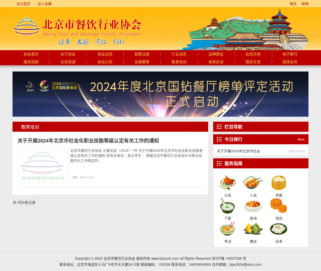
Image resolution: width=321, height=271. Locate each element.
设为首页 (22, 3)
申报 (278, 182)
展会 (253, 228)
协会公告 (105, 62)
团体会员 (289, 62)
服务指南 (31, 62)
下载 (227, 205)
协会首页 (31, 54)
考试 (227, 228)
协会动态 (105, 54)
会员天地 (253, 54)
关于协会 (67, 54)
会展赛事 (141, 62)
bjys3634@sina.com (245, 264)
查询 (253, 205)
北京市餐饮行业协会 (77, 26)
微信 (293, 3)
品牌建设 (215, 54)
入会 (253, 182)
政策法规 (141, 54)
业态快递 (67, 62)
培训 (278, 205)
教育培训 (179, 62)
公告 (227, 182)
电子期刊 (289, 54)
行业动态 (179, 54)
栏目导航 (233, 126)
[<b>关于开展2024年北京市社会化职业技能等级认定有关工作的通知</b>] (43, 165)
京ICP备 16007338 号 (229, 258)
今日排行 (233, 139)
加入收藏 (44, 3)
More (301, 139)
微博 (304, 3)
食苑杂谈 (215, 62)
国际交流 (253, 62)
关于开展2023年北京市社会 (238, 150)
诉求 (278, 228)
